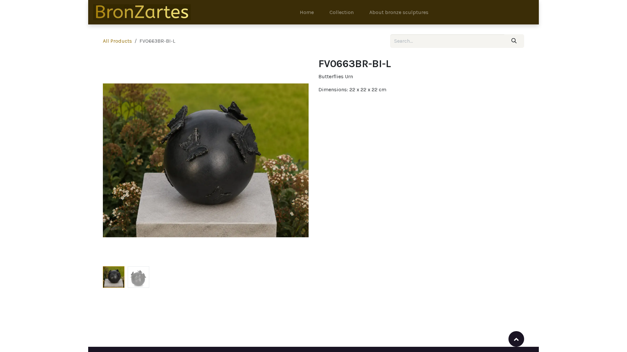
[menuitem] (307, 12)
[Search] (514, 41)
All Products (117, 41)
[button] (113, 160)
